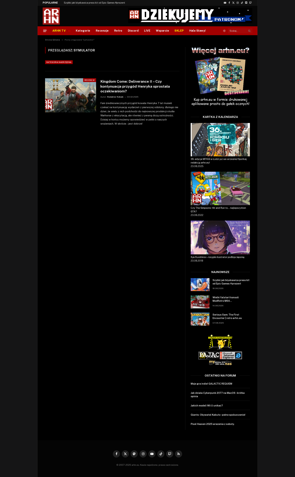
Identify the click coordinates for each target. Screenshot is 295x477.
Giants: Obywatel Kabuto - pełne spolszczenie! (218, 414)
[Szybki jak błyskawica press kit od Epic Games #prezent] (200, 284)
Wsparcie (162, 30)
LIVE (147, 30)
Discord (133, 30)
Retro (118, 30)
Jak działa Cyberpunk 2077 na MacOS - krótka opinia (218, 395)
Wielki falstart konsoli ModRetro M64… (85, 2)
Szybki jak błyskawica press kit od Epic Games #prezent (231, 282)
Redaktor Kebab (115, 97)
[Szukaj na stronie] (249, 31)
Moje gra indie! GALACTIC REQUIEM (211, 383)
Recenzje (102, 30)
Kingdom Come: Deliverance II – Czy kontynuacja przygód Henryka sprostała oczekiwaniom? (135, 86)
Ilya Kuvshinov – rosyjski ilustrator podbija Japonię (217, 257)
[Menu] (45, 31)
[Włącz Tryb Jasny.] (224, 30)
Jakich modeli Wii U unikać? (207, 405)
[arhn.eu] (54, 16)
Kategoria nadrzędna (58, 62)
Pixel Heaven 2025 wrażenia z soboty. (213, 424)
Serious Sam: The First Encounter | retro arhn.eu (227, 316)
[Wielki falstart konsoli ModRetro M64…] (200, 301)
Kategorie (83, 30)
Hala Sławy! (197, 30)
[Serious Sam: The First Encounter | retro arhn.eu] (200, 319)
